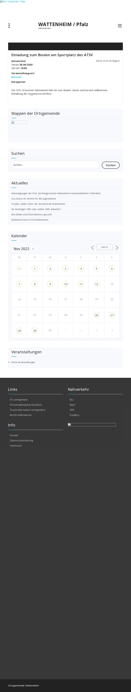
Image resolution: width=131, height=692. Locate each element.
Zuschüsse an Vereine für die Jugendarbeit (33, 198)
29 (34, 331)
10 (65, 284)
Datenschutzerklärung (21, 440)
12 (96, 284)
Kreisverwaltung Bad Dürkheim (26, 404)
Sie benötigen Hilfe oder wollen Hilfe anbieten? (36, 209)
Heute (104, 247)
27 (112, 315)
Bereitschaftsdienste (21, 415)
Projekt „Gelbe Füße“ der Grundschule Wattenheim (38, 203)
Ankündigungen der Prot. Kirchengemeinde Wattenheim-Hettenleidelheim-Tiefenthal (55, 193)
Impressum (16, 445)
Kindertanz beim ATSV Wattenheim (29, 219)
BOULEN (16, 76)
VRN (72, 409)
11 (81, 284)
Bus (72, 399)
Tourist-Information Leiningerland (27, 409)
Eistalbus (74, 415)
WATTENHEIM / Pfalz (63, 24)
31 (19, 269)
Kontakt (14, 435)
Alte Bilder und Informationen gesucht (31, 214)
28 (19, 331)
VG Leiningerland (18, 399)
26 (96, 315)
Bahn (72, 404)
